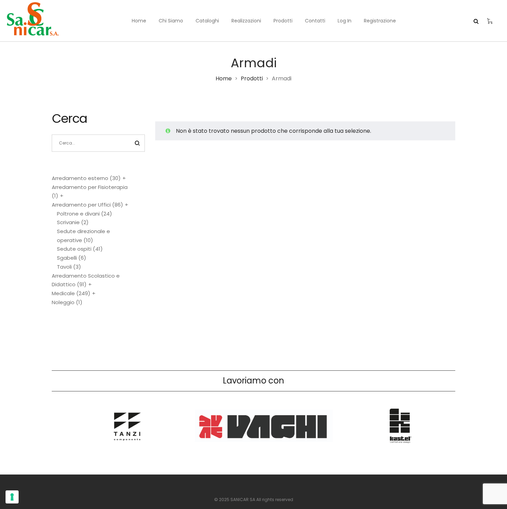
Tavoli (69, 266)
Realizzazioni (246, 20)
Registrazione (380, 20)
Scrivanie (73, 222)
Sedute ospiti (80, 248)
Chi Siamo (171, 20)
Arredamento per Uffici (87, 204)
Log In (344, 20)
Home (139, 20)
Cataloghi (207, 20)
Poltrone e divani (84, 213)
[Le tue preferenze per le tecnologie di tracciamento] (12, 496)
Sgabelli (71, 257)
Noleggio (67, 302)
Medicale (71, 293)
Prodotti (283, 20)
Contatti (315, 20)
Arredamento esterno (86, 178)
